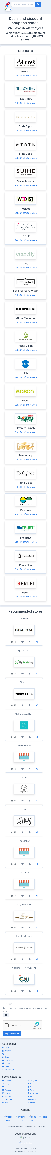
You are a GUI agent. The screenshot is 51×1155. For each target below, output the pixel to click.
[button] (8, 9)
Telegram (33, 1080)
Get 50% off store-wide (25, 295)
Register (8, 1051)
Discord (33, 1084)
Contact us (9, 1060)
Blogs (7, 1057)
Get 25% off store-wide (25, 130)
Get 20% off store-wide (25, 157)
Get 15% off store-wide (25, 432)
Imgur (32, 1096)
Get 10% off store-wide (25, 75)
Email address (9, 1004)
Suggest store (10, 1069)
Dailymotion (34, 1093)
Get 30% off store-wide (25, 103)
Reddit (7, 1102)
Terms (7, 1066)
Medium (33, 1099)
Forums (7, 1054)
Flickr (32, 1087)
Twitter (7, 1087)
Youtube (8, 1090)
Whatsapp (8, 1099)
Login (7, 1047)
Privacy (7, 1063)
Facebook (8, 1080)
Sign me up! (11, 1033)
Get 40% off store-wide (25, 541)
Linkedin (8, 1093)
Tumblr (33, 1090)
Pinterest (8, 1096)
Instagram (8, 1084)
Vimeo (32, 1102)
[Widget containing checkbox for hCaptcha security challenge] (22, 1025)
